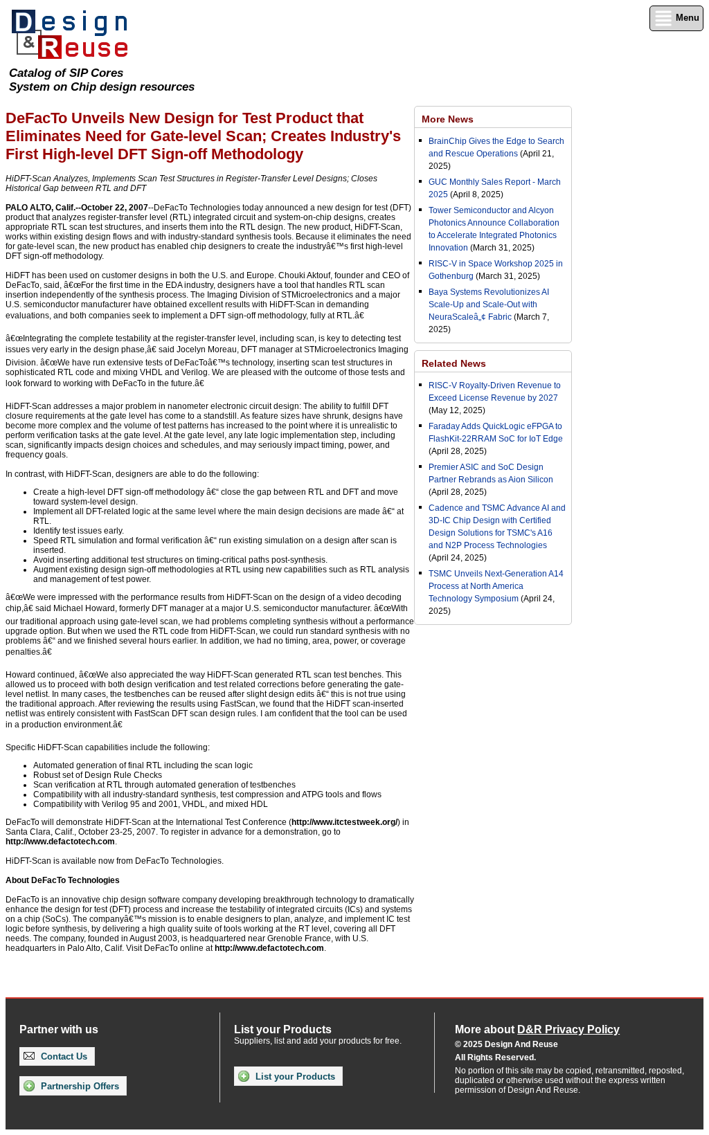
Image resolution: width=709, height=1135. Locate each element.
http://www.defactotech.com (60, 841)
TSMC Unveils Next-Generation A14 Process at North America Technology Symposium (496, 586)
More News (448, 119)
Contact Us (62, 1056)
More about (537, 1029)
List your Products (294, 1076)
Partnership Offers (78, 1086)
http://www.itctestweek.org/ (344, 822)
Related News (454, 363)
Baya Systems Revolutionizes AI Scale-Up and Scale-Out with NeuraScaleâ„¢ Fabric (489, 304)
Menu (686, 17)
